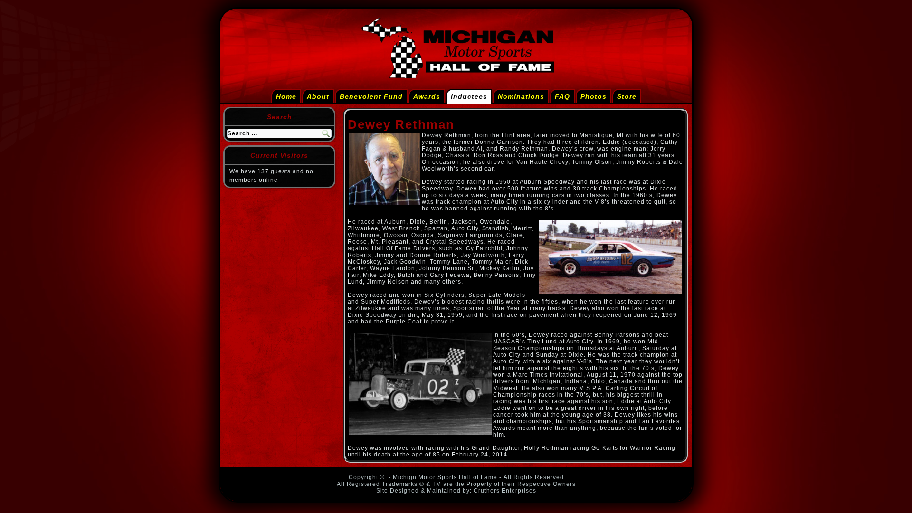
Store (626, 96)
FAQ (562, 96)
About (318, 96)
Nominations (521, 96)
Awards (426, 96)
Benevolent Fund (371, 96)
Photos (593, 96)
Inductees (469, 96)
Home (286, 96)
